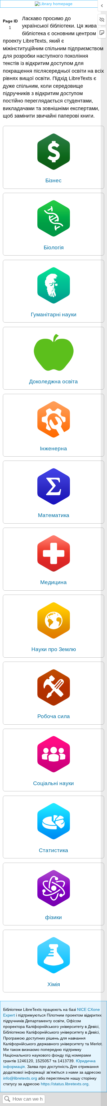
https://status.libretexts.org (64, 1084)
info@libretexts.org (20, 1078)
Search (7, 1099)
